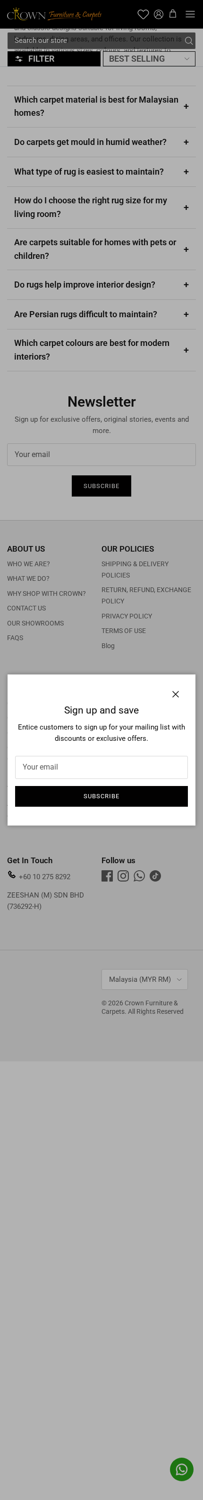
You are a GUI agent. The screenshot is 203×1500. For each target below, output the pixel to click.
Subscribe (101, 796)
